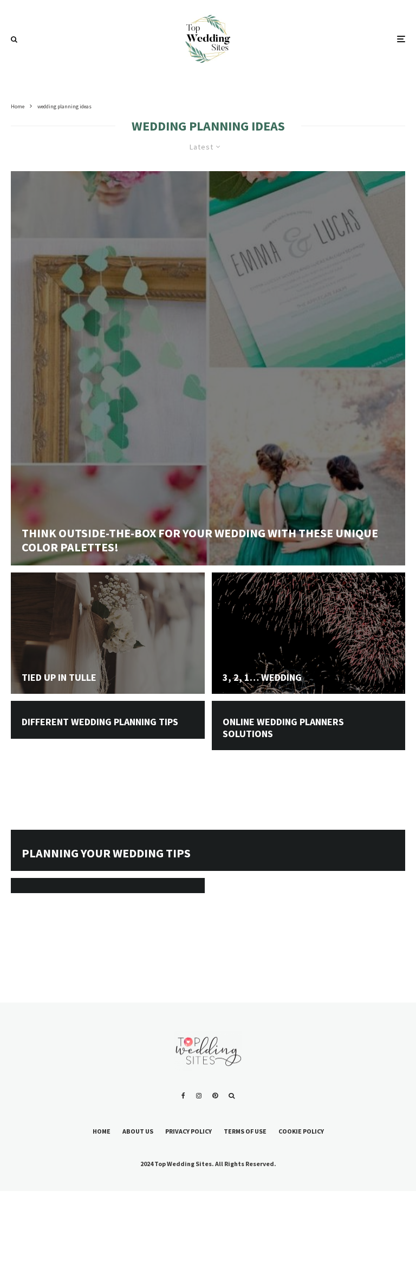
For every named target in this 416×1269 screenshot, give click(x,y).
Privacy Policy (188, 1131)
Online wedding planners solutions (283, 727)
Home (101, 1131)
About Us (137, 1131)
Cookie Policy (301, 1131)
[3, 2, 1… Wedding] (309, 669)
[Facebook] (183, 1095)
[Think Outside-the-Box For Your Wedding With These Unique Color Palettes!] (208, 368)
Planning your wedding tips (106, 853)
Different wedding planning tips (100, 722)
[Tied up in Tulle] (108, 669)
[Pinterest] (215, 1095)
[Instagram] (199, 1095)
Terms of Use (245, 1131)
